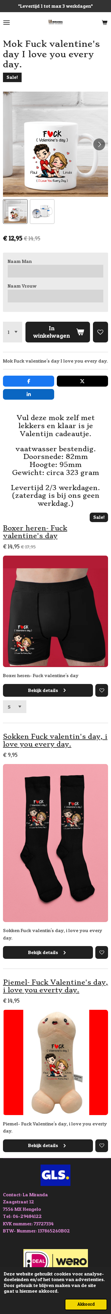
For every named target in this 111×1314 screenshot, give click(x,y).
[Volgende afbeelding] (99, 144)
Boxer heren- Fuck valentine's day (35, 532)
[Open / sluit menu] (6, 22)
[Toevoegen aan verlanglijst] (100, 332)
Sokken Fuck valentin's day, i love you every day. (55, 741)
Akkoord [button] (86, 1304)
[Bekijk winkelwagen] (104, 22)
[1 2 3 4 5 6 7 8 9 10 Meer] (12, 332)
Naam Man (20, 261)
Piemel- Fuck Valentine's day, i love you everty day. (55, 986)
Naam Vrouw (22, 286)
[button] (15, 211)
